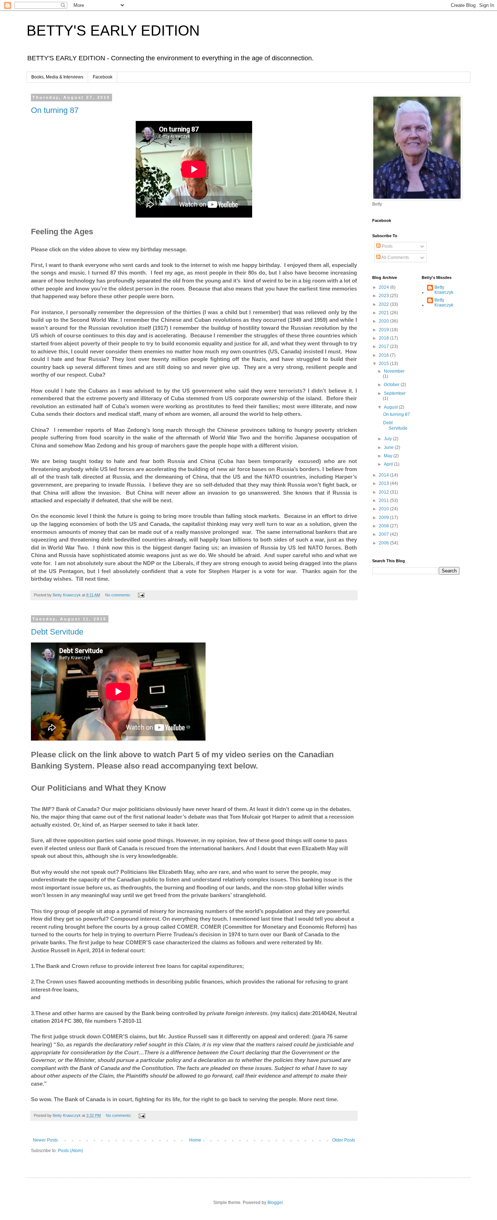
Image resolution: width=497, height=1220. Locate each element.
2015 (384, 363)
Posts (387, 246)
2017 (384, 346)
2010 (384, 508)
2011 (384, 500)
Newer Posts (45, 1140)
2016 (384, 355)
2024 (384, 287)
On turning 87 (55, 110)
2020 (384, 321)
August (391, 407)
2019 (384, 329)
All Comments (395, 257)
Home (195, 1140)
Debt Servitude (57, 631)
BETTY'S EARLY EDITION (113, 30)
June (389, 447)
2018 (384, 338)
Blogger (275, 1202)
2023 (384, 295)
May (388, 455)
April (389, 464)
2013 (384, 483)
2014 (384, 475)
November (394, 371)
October (392, 384)
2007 (384, 534)
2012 (384, 492)
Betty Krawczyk (443, 290)
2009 (384, 517)
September (395, 393)
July (388, 438)
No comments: (118, 595)
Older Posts (343, 1140)
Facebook (102, 77)
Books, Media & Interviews (57, 77)
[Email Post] (141, 595)
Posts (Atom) (70, 1150)
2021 (384, 312)
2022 (384, 304)
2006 (384, 543)
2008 (384, 525)
